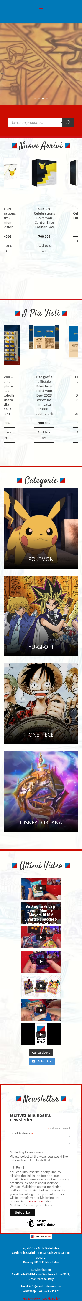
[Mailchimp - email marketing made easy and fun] (41, 1226)
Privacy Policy (31, 1299)
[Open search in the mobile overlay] (41, 122)
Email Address (21, 1133)
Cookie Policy (51, 1299)
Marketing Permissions (26, 1152)
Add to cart (30, 248)
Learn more (35, 1201)
